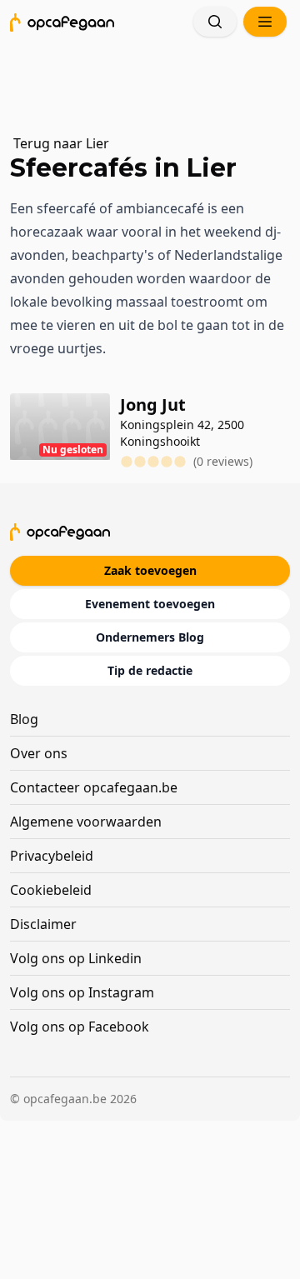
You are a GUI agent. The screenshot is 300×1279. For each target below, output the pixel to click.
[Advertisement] (157, 79)
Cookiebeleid (51, 890)
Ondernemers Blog (150, 637)
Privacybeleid (51, 856)
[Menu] (265, 22)
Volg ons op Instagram (82, 992)
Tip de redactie (150, 670)
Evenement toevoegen (150, 604)
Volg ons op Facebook (79, 1026)
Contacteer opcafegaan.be (94, 787)
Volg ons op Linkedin (76, 958)
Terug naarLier (61, 143)
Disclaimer (43, 924)
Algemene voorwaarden (86, 821)
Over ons (39, 753)
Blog (24, 719)
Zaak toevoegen (150, 570)
